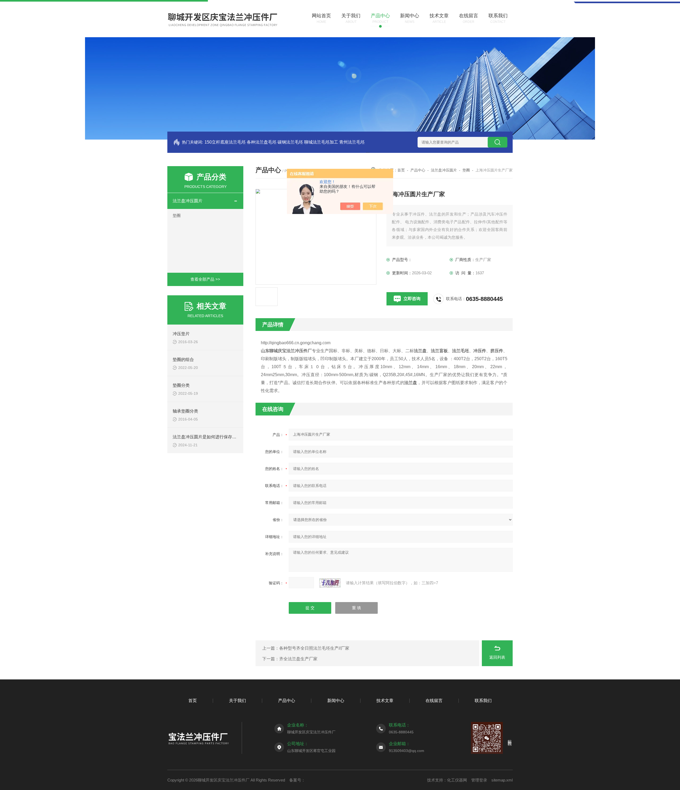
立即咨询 (411, 298)
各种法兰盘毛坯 (262, 142)
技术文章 (384, 700)
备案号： (297, 780)
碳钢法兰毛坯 (290, 142)
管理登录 (479, 780)
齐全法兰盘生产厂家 (298, 659)
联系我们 (483, 700)
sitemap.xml (502, 780)
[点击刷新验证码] (330, 582)
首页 (401, 170)
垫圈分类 (181, 385)
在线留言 (434, 700)
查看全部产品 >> (205, 279)
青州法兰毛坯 (352, 142)
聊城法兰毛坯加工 (321, 142)
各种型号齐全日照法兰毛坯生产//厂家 (314, 648)
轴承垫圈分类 (185, 411)
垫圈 (177, 215)
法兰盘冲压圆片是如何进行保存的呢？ (209, 437)
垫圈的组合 (183, 359)
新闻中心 (335, 700)
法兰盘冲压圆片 (187, 201)
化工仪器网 (457, 780)
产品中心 (417, 170)
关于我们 (237, 700)
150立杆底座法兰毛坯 (225, 142)
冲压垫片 (181, 333)
